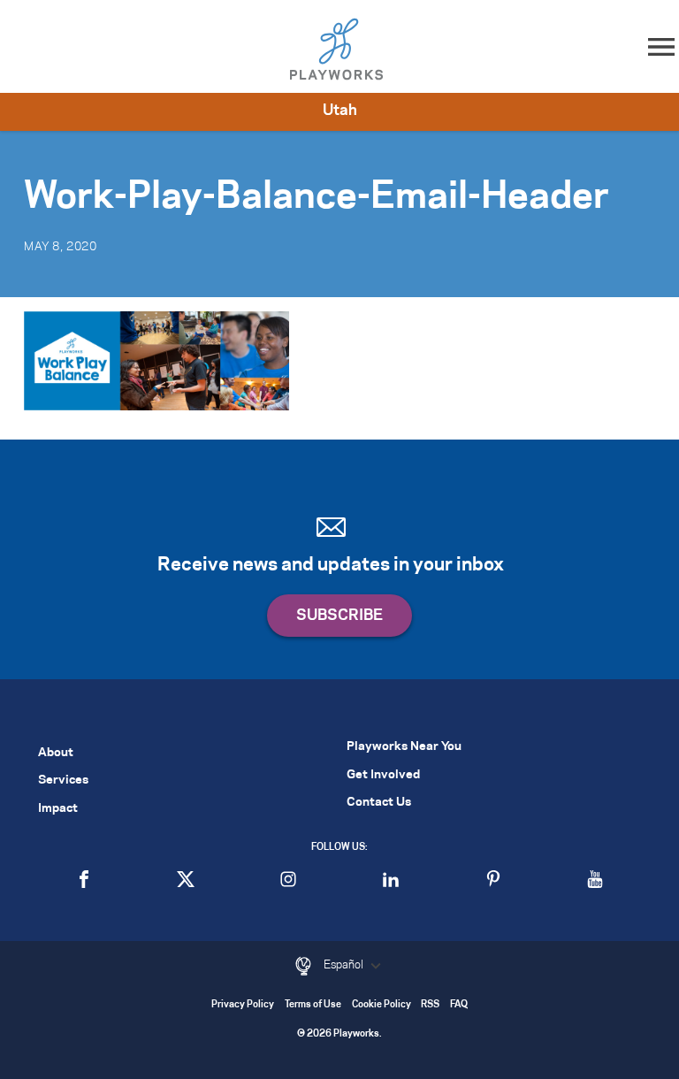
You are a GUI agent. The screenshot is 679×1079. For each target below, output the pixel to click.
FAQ (459, 1005)
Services (63, 780)
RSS (430, 1005)
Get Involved (383, 775)
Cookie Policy (381, 1005)
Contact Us (379, 802)
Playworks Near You (404, 747)
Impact (58, 809)
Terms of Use (313, 1005)
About (55, 753)
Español (345, 965)
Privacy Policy (242, 1005)
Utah (340, 110)
